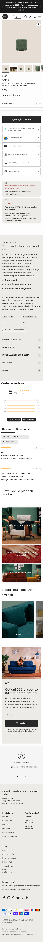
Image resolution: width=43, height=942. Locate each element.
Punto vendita (8, 833)
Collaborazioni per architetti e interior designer (21, 886)
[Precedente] (2, 6)
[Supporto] (25, 16)
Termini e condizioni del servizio (14, 932)
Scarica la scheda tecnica (16, 330)
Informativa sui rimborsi (11, 929)
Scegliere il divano (9, 837)
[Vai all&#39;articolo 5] (36, 69)
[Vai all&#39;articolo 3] (21, 69)
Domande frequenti (29, 821)
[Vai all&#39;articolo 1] (5, 69)
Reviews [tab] (8, 429)
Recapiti (30, 935)
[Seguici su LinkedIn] (27, 897)
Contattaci (29, 817)
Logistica (6, 828)
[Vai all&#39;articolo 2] (13, 70)
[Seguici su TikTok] (22, 897)
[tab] (23, 430)
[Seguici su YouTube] (18, 897)
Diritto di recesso (9, 858)
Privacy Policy (7, 862)
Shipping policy (8, 854)
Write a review (29, 420)
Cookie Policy (7, 866)
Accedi (5, 850)
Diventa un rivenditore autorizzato (16, 890)
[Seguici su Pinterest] (13, 897)
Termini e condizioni (29, 827)
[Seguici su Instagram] (8, 897)
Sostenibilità (7, 821)
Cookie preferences (7, 871)
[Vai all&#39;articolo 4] (28, 69)
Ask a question (14, 420)
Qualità (5, 817)
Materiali (5, 825)
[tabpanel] (21, 460)
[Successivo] (40, 6)
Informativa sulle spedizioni (13, 935)
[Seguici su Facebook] (4, 897)
